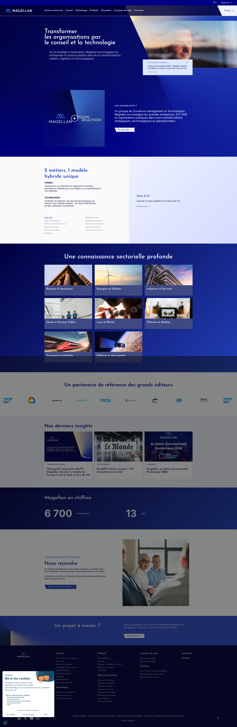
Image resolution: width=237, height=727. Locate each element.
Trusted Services (104, 658)
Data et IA (60, 661)
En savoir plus (123, 130)
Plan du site (148, 716)
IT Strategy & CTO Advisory (55, 224)
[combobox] (215, 3)
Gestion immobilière (106, 667)
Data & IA (48, 217)
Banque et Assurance (106, 680)
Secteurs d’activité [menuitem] (53, 10)
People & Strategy (51, 227)
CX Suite (101, 661)
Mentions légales (79, 716)
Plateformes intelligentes (95, 224)
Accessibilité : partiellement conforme (168, 716)
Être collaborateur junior (149, 677)
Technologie (62, 687)
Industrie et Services (105, 689)
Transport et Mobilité (106, 683)
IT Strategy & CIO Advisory (66, 667)
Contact (186, 658)
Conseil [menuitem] (69, 10)
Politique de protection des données (101, 716)
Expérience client (92, 217)
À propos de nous (149, 653)
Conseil (59, 653)
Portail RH (102, 670)
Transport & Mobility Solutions (110, 664)
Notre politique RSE (147, 661)
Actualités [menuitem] (106, 10)
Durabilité (48, 233)
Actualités (187, 653)
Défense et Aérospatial (107, 695)
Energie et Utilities (105, 686)
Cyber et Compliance (64, 664)
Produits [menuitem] (94, 10)
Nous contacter (133, 636)
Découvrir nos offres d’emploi (59, 587)
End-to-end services (93, 227)
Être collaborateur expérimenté (152, 674)
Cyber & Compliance (52, 221)
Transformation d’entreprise (66, 658)
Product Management (94, 221)
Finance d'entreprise (52, 230)
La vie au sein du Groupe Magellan (153, 671)
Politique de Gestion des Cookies (129, 716)
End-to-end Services (63, 695)
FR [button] (214, 3)
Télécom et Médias (105, 701)
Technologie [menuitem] (81, 10)
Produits (102, 653)
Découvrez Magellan (148, 658)
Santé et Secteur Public (107, 692)
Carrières (144, 666)
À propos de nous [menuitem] (123, 10)
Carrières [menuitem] (139, 10)
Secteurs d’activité (107, 675)
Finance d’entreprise (63, 673)
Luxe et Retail (103, 698)
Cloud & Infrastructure (94, 230)
